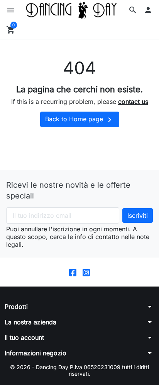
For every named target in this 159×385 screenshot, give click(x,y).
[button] (133, 10)
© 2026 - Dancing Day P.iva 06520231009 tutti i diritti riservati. (79, 370)
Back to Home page (79, 119)
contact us (133, 101)
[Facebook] (72, 272)
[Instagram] (86, 272)
